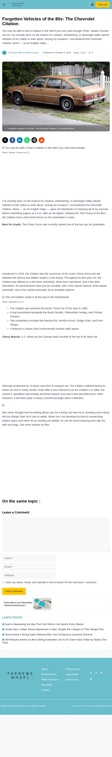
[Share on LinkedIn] (20, 140)
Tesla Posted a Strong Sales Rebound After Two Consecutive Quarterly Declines (49, 634)
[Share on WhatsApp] (27, 140)
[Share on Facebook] (12, 140)
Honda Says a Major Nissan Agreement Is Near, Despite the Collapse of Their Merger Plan (54, 629)
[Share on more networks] (34, 140)
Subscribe (102, 4)
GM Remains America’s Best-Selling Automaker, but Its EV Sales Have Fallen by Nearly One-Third (54, 641)
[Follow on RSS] (91, 679)
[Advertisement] (56, 177)
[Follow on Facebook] (91, 673)
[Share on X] (5, 140)
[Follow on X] (96, 673)
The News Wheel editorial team (23, 52)
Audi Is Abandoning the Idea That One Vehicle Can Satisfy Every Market (44, 624)
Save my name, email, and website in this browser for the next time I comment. (51, 582)
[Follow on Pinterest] (101, 673)
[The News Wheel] (17, 4)
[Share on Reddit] (41, 140)
